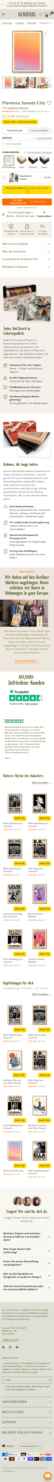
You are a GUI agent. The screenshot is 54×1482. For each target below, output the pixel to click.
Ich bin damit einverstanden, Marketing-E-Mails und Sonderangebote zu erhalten (27, 1388)
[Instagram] (12, 1347)
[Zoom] (46, 33)
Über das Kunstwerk (14, 251)
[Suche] (40, 14)
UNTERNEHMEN (14, 1402)
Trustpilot (44, 111)
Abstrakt (31, 23)
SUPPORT (9, 1422)
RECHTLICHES (13, 1412)
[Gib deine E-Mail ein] (49, 1380)
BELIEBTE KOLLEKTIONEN (22, 1433)
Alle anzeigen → (41, 782)
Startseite (7, 23)
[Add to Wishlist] (49, 103)
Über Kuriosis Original (15, 243)
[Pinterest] (19, 1347)
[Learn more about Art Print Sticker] (41, 178)
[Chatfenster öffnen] (48, 1476)
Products (19, 23)
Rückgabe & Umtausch (15, 266)
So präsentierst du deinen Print (20, 259)
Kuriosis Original (18, 108)
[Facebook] (5, 1347)
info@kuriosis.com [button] (10, 1340)
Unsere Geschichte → (27, 660)
